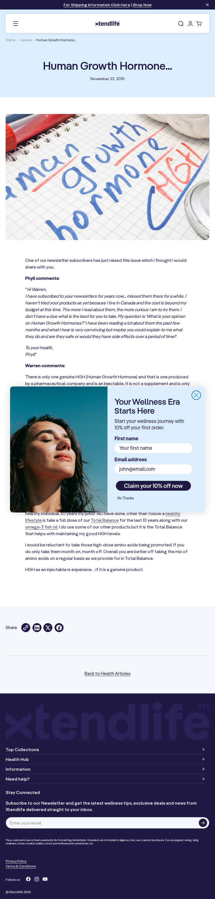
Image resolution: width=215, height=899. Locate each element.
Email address (130, 459)
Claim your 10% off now (153, 485)
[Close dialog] (196, 395)
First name (126, 438)
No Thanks (125, 498)
